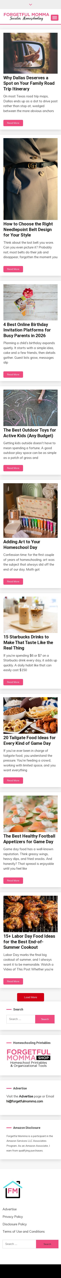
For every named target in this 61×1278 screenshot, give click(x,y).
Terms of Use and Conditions (24, 1231)
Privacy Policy (13, 1217)
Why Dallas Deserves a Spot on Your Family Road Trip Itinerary (29, 83)
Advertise (26, 1096)
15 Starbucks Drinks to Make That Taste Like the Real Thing (28, 642)
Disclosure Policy (15, 1224)
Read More (13, 122)
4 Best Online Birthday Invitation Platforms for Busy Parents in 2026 (27, 330)
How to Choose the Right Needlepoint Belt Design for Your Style (28, 229)
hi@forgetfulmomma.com (24, 1101)
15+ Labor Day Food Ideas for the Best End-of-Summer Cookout (29, 942)
